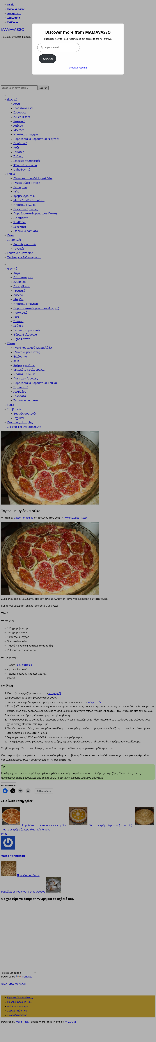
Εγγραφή (48, 58)
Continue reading (78, 67)
